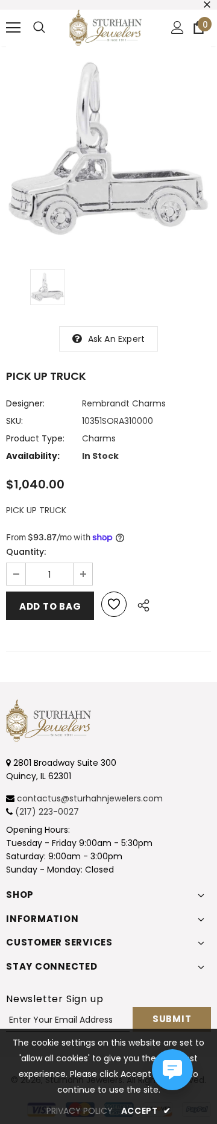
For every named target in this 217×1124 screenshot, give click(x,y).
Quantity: (26, 552)
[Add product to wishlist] (114, 604)
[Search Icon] (39, 28)
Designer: (25, 403)
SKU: (14, 421)
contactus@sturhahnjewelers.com (90, 798)
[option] (108, 148)
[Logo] (105, 28)
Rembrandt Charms (124, 403)
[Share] (140, 604)
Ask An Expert (116, 339)
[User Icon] (177, 27)
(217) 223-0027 (47, 812)
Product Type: (35, 438)
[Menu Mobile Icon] (13, 28)
